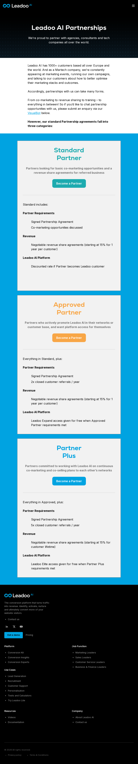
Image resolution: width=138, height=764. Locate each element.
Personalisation (16, 690)
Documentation (16, 722)
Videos (12, 717)
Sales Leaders (83, 657)
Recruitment (14, 681)
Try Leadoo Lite (16, 700)
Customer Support (18, 686)
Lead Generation (17, 676)
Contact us (13, 619)
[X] (14, 626)
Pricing (29, 635)
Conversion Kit (16, 652)
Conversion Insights (18, 657)
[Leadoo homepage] (19, 595)
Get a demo (13, 635)
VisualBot (34, 113)
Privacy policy (14, 755)
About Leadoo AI (84, 717)
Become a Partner (69, 183)
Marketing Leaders (85, 652)
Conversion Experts (18, 662)
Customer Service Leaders (90, 662)
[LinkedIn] (6, 626)
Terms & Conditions (39, 755)
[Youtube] (21, 626)
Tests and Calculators (19, 695)
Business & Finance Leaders (90, 667)
